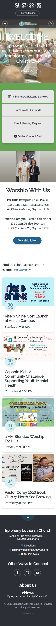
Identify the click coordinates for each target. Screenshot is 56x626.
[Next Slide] (53, 51)
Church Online (27, 13)
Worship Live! (27, 240)
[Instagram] (27, 572)
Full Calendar (21, 270)
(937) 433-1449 (30, 553)
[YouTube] (37, 572)
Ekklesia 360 (28, 613)
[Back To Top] (28, 518)
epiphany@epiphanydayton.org (29, 549)
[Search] (51, 23)
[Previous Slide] (3, 51)
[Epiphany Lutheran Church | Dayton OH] (28, 23)
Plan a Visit (28, 71)
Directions (30, 545)
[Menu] (5, 23)
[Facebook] (17, 572)
